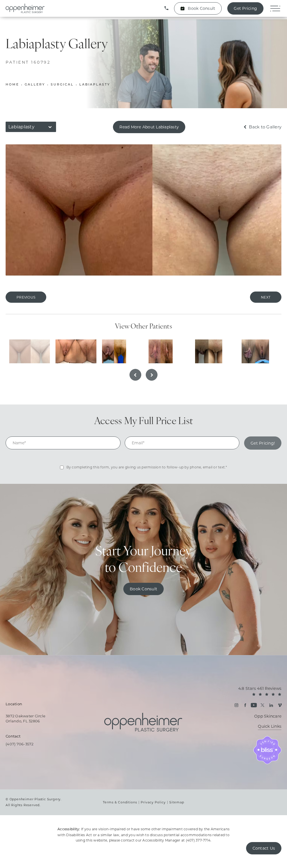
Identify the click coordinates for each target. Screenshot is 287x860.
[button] (275, 9)
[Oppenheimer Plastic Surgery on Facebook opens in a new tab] (245, 705)
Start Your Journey (143, 560)
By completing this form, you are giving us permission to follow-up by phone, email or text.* (146, 467)
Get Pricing (245, 8)
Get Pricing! (263, 443)
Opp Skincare (267, 716)
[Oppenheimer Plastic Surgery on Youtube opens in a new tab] (253, 705)
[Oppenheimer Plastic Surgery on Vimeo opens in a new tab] (279, 705)
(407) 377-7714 (198, 840)
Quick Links (269, 726)
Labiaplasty (94, 84)
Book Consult (201, 8)
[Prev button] (135, 375)
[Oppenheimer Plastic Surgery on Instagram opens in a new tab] (236, 705)
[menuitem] (236, 705)
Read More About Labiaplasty (149, 127)
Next (265, 297)
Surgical (62, 84)
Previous (26, 297)
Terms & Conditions (120, 802)
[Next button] (152, 375)
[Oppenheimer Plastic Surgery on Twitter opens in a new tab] (262, 705)
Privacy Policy (153, 802)
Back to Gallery (264, 127)
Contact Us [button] (264, 848)
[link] (166, 8)
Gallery (35, 84)
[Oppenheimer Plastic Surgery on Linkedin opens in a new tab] (271, 705)
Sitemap (176, 802)
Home (12, 84)
